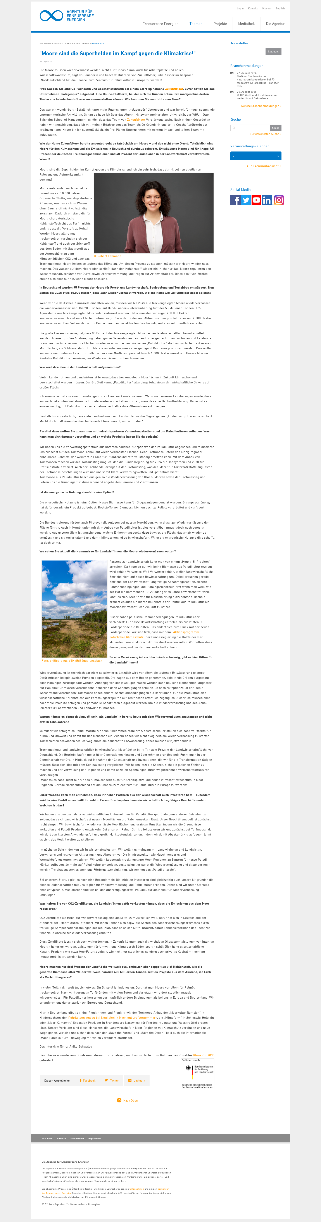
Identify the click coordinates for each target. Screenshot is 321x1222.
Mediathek (246, 23)
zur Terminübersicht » (264, 166)
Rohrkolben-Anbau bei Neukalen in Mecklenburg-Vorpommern (112, 1017)
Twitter (114, 1080)
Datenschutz (77, 1138)
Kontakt (253, 8)
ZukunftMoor (174, 89)
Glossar (266, 8)
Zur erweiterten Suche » (265, 133)
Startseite (72, 43)
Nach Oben (130, 1100)
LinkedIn (139, 1080)
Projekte (220, 23)
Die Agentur (275, 23)
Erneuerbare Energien (160, 23)
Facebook (89, 1080)
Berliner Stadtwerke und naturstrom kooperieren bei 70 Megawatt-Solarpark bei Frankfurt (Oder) (258, 81)
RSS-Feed (47, 1138)
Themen (196, 23)
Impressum (94, 1138)
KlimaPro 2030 (203, 1055)
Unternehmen (136, 1188)
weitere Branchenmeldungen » (261, 106)
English (280, 8)
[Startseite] (67, 15)
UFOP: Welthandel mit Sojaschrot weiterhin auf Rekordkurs (257, 96)
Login (240, 8)
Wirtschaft (98, 43)
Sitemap (61, 1138)
